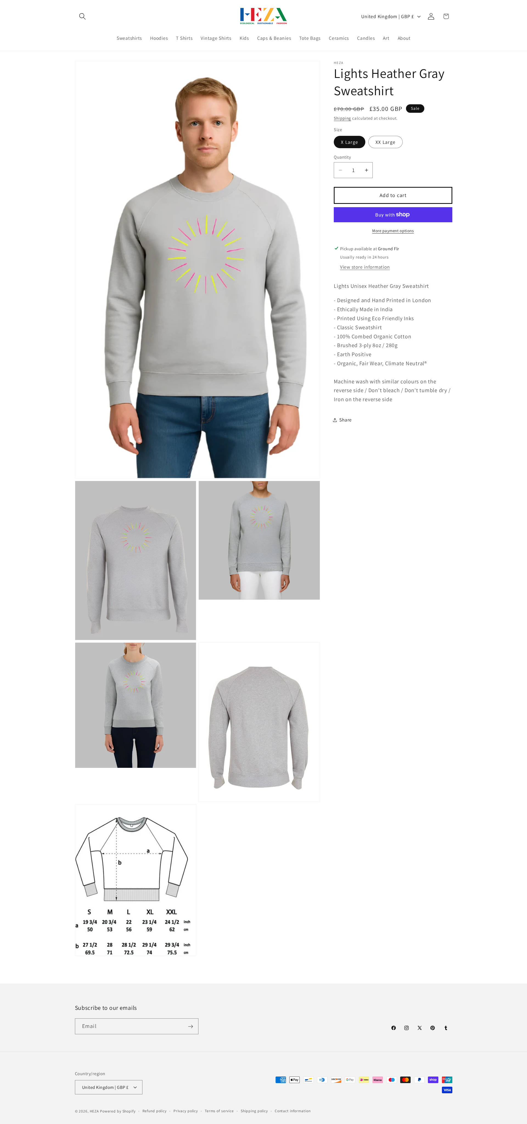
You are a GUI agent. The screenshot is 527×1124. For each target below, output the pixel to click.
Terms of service (219, 1110)
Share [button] (345, 420)
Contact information (293, 1110)
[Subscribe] (190, 1026)
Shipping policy (254, 1110)
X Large (349, 142)
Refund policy (154, 1110)
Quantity (342, 157)
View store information (365, 267)
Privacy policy (185, 1110)
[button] (82, 16)
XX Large (385, 142)
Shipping (342, 118)
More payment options (393, 230)
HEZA (94, 1110)
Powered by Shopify (118, 1110)
